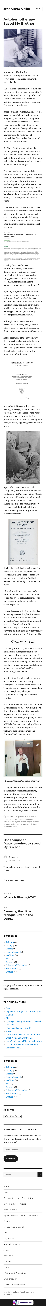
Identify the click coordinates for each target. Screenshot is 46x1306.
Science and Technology (17, 965)
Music (8, 958)
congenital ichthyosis (12, 822)
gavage (6, 824)
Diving (9, 945)
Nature (9, 962)
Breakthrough (10, 1279)
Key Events (9, 1238)
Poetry (9, 1031)
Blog (8, 1018)
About (6, 1250)
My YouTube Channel (14, 1227)
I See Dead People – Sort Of (18, 1028)
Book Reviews (10, 1210)
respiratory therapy (11, 827)
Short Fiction (12, 968)
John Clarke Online (17, 8)
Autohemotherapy (26, 819)
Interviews (8, 1256)
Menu (38, 9)
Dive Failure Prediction (14, 1285)
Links (6, 1233)
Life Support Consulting (15, 1273)
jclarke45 (10, 817)
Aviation (10, 942)
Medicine (13, 819)
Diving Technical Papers (15, 1204)
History (9, 949)
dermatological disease (30, 822)
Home (9, 1008)
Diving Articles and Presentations (19, 1198)
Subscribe (10, 1158)
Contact (7, 1261)
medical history (16, 824)
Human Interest (13, 952)
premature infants (30, 824)
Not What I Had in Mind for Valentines (24, 1041)
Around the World (12, 1244)
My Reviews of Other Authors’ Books (21, 1215)
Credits (7, 1267)
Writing (9, 972)
